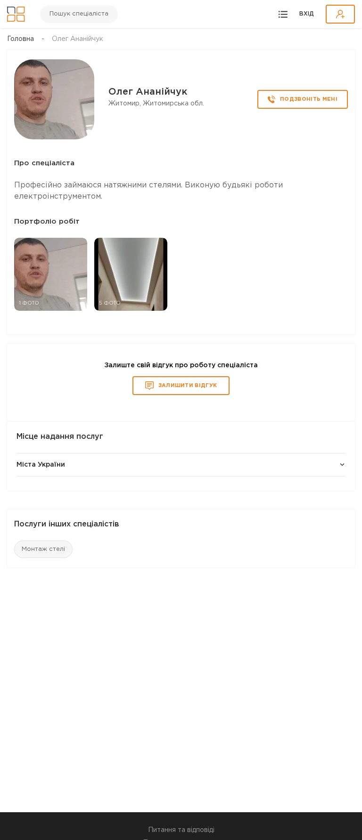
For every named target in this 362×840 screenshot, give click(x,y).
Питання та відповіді (181, 830)
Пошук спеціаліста (78, 13)
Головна (20, 39)
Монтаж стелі (43, 549)
